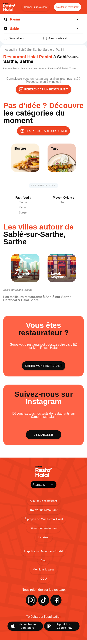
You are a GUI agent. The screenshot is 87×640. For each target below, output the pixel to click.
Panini (60, 49)
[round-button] (78, 19)
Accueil (10, 49)
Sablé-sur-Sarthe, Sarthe (35, 49)
